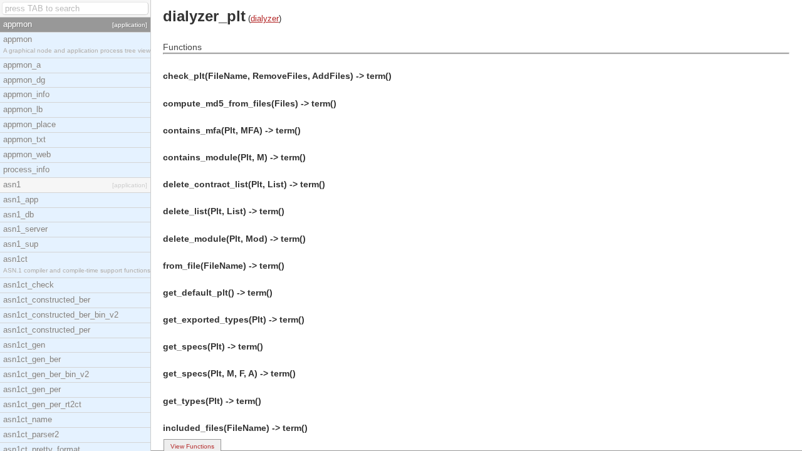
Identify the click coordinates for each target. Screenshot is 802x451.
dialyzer (265, 18)
